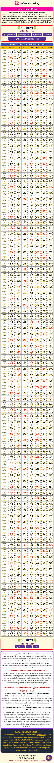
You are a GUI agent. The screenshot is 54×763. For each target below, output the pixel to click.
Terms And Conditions (37, 760)
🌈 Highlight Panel (24, 35)
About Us (12, 760)
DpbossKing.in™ (29, 755)
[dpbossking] (27, 3)
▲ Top (36, 647)
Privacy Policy (22, 760)
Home (29, 647)
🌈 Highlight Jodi (9, 35)
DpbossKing (41, 734)
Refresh (38, 35)
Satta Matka (33, 750)
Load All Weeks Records (28, 38)
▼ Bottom (47, 35)
